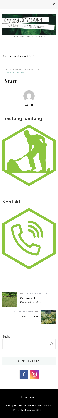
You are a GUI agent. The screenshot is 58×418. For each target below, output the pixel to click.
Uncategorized (14, 72)
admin (29, 105)
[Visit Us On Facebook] (24, 371)
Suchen (7, 337)
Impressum (27, 397)
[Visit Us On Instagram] (34, 371)
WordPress (37, 410)
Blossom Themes (41, 405)
